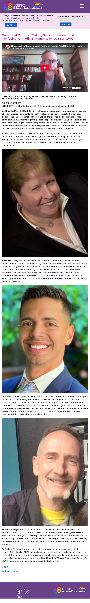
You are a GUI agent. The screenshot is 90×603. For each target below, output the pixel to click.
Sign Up (66, 24)
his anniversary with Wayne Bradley (25, 18)
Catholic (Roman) (10, 571)
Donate (11, 25)
